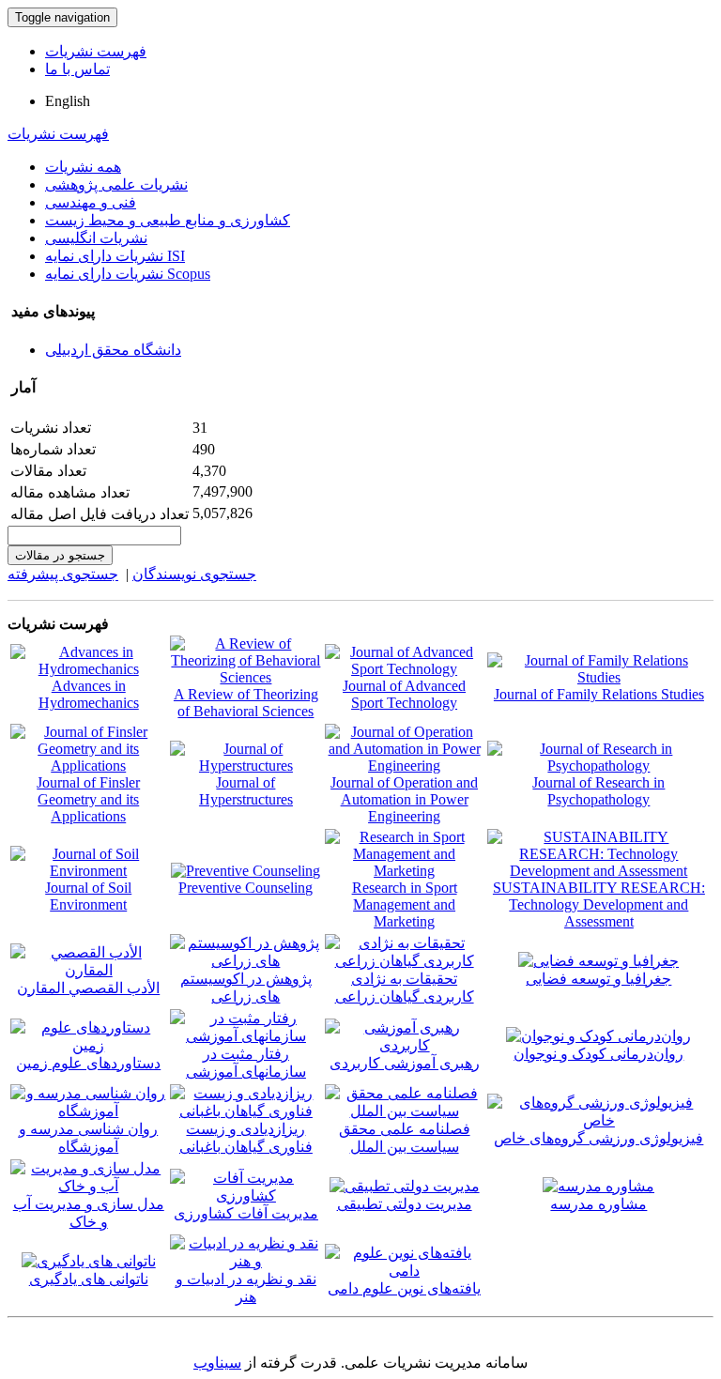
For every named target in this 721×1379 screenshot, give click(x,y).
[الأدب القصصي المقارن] (88, 970)
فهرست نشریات (95, 51)
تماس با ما (77, 69)
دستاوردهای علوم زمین (88, 1063)
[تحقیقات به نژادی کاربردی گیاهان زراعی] (404, 961)
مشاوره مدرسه (598, 1204)
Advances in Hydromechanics (88, 694)
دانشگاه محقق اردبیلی (113, 350)
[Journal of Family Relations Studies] (599, 677)
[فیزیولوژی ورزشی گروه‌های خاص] (599, 1120)
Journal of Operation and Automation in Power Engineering (404, 799)
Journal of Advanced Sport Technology (404, 694)
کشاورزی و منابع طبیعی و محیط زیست (167, 220)
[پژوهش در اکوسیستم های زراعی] (245, 961)
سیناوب (217, 1363)
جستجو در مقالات (60, 555)
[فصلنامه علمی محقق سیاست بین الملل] (404, 1111)
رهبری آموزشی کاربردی (405, 1063)
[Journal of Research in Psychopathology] (599, 766)
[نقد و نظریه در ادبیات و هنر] (245, 1261)
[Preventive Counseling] (245, 871)
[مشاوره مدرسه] (598, 1186)
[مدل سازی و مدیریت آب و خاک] (88, 1186)
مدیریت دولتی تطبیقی (404, 1204)
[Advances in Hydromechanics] (88, 669)
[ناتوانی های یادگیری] (89, 1261)
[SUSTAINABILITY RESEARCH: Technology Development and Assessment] (599, 871)
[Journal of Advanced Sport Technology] (404, 669)
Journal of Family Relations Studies (599, 694)
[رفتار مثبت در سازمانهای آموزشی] (245, 1036)
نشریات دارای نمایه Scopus (127, 274)
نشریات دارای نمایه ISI (115, 256)
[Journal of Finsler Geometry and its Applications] (88, 766)
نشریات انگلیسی (96, 238)
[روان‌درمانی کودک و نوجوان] (598, 1036)
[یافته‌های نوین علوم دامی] (404, 1271)
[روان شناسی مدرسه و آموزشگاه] (88, 1111)
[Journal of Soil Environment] (88, 871)
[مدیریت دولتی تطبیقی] (405, 1186)
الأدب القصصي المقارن (88, 988)
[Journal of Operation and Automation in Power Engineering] (404, 766)
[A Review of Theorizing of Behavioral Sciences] (245, 677)
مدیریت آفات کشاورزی (246, 1213)
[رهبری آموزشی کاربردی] (404, 1045)
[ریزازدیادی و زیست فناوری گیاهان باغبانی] (245, 1111)
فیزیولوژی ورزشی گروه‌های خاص (598, 1138)
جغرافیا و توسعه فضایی (598, 979)
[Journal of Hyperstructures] (245, 766)
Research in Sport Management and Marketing (404, 904)
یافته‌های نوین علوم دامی (404, 1288)
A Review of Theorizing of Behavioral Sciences (246, 702)
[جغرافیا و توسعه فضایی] (598, 961)
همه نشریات (83, 167)
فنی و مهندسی (90, 202)
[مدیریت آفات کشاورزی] (245, 1195)
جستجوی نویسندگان (194, 574)
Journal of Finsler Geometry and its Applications (88, 799)
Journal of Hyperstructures (246, 790)
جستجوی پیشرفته (63, 574)
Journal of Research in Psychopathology (598, 790)
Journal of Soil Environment (88, 896)
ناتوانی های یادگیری (88, 1279)
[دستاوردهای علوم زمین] (88, 1045)
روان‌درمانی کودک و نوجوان (598, 1054)
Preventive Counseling (245, 888)
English (67, 101)
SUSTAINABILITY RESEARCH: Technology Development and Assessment (599, 904)
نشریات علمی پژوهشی (116, 184)
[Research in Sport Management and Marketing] (404, 871)
